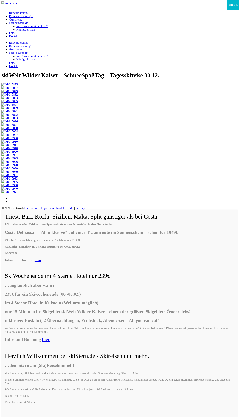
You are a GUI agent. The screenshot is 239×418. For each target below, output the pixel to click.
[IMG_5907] (9, 134)
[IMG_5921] (9, 155)
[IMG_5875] (9, 84)
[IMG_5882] (9, 94)
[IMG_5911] (9, 144)
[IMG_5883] (9, 97)
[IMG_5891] (9, 111)
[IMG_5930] (9, 171)
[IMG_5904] (9, 131)
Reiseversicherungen (21, 16)
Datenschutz (31, 208)
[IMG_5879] (9, 91)
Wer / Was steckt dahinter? (32, 26)
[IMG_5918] (9, 148)
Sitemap (80, 208)
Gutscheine (15, 19)
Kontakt (13, 36)
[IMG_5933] (9, 178)
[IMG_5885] (9, 101)
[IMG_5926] (9, 161)
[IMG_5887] (9, 104)
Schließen (233, 5)
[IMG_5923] (9, 158)
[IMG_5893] (9, 118)
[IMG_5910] (9, 141)
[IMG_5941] (9, 192)
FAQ (70, 208)
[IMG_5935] (9, 181)
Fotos (12, 33)
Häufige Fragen (25, 29)
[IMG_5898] (9, 128)
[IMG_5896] (9, 121)
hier (38, 260)
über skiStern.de (18, 22)
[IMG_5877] (9, 87)
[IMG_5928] (9, 165)
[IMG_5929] (9, 168)
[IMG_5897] (9, 124)
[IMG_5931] (9, 175)
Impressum (47, 208)
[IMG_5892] (9, 114)
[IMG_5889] (9, 108)
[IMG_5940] (9, 188)
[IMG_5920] (9, 151)
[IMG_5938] (9, 185)
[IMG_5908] (9, 138)
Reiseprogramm (18, 12)
